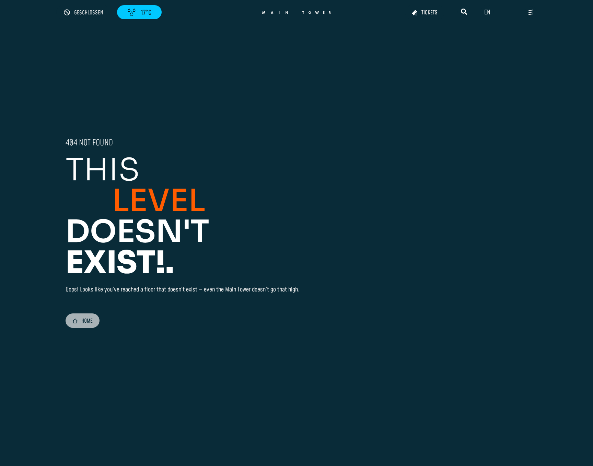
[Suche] (463, 11)
